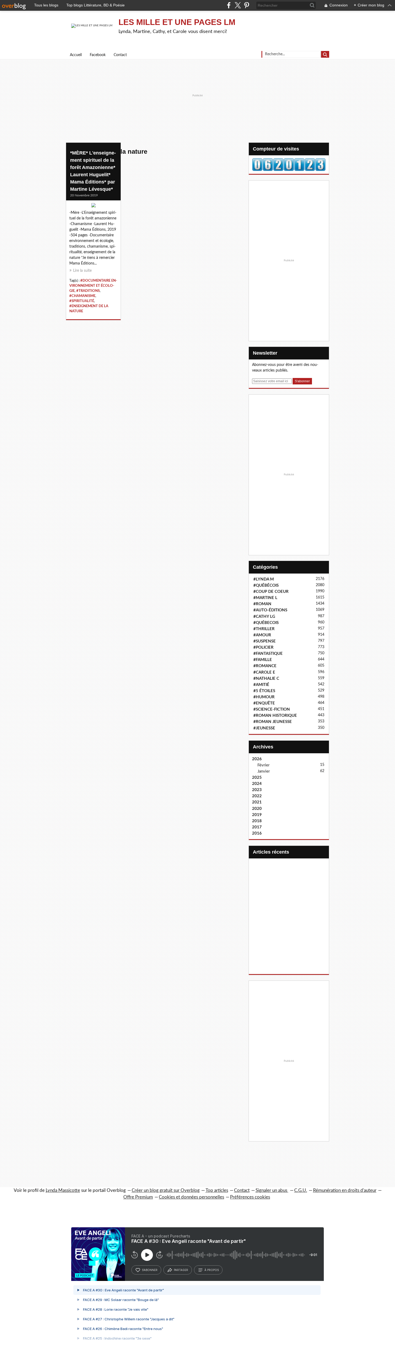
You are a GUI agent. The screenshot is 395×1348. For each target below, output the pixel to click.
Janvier (263, 771)
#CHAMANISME (82, 295)
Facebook (98, 55)
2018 (257, 821)
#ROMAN (262, 604)
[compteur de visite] (289, 164)
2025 (257, 778)
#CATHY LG (264, 617)
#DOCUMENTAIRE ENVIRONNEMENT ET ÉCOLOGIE (93, 285)
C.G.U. (300, 1190)
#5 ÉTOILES (264, 691)
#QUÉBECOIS (266, 623)
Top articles (217, 1190)
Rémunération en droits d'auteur (344, 1190)
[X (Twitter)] (237, 5)
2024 (257, 784)
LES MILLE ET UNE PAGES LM (177, 22)
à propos (211, 1270)
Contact (120, 55)
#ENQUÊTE (264, 703)
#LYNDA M (263, 579)
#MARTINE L (265, 598)
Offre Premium (138, 1197)
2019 (257, 815)
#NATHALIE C (266, 679)
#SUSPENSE (264, 641)
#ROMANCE (264, 666)
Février (263, 765)
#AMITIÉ (261, 685)
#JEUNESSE (264, 728)
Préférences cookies (250, 1197)
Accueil (76, 55)
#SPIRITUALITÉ (81, 301)
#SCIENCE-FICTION (271, 709)
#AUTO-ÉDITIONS (270, 610)
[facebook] (228, 5)
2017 (257, 827)
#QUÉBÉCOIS (266, 585)
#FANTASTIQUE (268, 654)
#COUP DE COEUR (271, 592)
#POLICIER (263, 647)
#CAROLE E (264, 672)
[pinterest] (246, 5)
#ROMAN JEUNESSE (272, 722)
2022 (257, 796)
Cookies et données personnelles (191, 1197)
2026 (257, 759)
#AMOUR (262, 635)
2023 (257, 790)
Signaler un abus (272, 1190)
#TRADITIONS (88, 290)
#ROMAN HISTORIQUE (275, 716)
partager (181, 1270)
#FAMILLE (262, 660)
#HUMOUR (264, 697)
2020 (257, 809)
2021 (257, 802)
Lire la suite (82, 271)
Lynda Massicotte (63, 1190)
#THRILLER (264, 629)
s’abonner (149, 1270)
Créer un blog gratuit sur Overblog (166, 1190)
